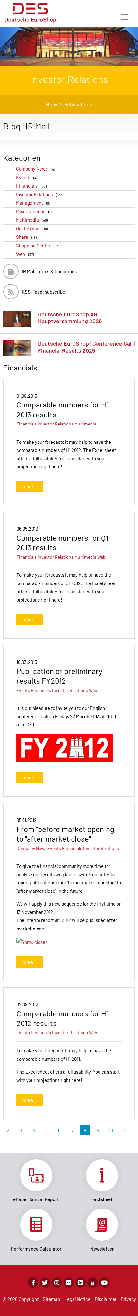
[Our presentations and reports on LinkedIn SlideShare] (92, 1282)
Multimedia (32, 220)
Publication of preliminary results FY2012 (59, 676)
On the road (32, 228)
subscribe (43, 291)
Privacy (128, 1299)
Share (26, 237)
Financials (31, 186)
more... (29, 486)
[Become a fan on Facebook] (33, 1282)
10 (111, 1130)
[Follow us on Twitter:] (45, 1282)
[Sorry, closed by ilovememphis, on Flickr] (32, 941)
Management (33, 203)
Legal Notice (77, 1299)
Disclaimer (105, 1299)
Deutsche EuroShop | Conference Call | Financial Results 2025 (86, 347)
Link (36, 1180)
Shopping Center (37, 245)
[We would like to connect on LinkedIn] (80, 1282)
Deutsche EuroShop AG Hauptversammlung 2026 (70, 318)
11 (123, 1130)
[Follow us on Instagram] (57, 1282)
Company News (35, 169)
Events (27, 177)
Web (25, 254)
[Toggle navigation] (124, 17)
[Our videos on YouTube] (104, 1282)
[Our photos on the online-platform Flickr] (69, 1282)
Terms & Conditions (49, 271)
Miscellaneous (35, 211)
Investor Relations (39, 194)
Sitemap (51, 1299)
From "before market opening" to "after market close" (66, 834)
